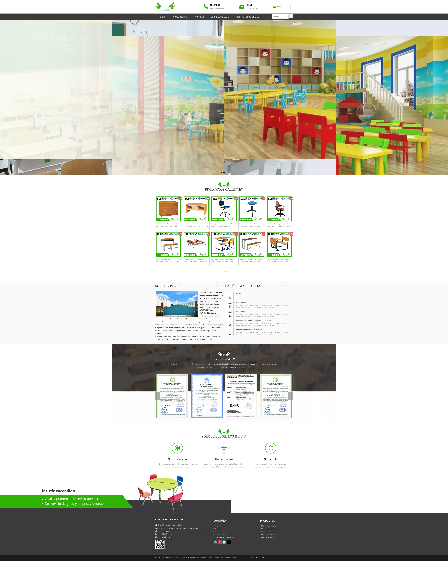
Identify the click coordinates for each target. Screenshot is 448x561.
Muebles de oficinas (268, 535)
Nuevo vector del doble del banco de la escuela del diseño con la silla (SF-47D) (251, 260)
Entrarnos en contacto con (224, 538)
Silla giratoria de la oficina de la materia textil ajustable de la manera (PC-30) (222, 225)
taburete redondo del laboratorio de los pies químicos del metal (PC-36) (251, 225)
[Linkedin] (224, 542)
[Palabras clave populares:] (291, 16)
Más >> (219, 286)
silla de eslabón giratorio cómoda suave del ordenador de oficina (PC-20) (279, 225)
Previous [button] (157, 396)
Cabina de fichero (267, 532)
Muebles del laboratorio (270, 529)
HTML (258, 558)
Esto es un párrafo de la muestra (249, 329)
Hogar (217, 526)
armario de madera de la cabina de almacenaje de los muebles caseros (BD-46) (168, 225)
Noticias (217, 532)
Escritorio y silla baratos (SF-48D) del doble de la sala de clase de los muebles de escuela (168, 260)
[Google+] (220, 542)
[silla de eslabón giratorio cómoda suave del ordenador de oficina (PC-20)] (279, 209)
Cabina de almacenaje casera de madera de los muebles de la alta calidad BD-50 (196, 225)
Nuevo (238, 294)
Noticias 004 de (242, 312)
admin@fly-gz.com (253, 8)
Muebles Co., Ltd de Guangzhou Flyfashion (253, 320)
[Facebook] (215, 542)
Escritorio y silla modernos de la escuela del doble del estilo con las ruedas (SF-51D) (195, 260)
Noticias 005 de (242, 303)
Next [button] (290, 396)
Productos (218, 529)
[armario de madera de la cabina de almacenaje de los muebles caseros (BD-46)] (168, 209)
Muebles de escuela (268, 526)
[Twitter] (229, 542)
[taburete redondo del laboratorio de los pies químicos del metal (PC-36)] (251, 209)
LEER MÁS (224, 272)
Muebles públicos (267, 538)
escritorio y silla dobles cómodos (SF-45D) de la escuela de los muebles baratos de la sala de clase (223, 260)
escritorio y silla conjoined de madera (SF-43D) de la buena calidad (278, 260)
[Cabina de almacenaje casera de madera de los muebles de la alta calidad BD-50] (196, 209)
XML (263, 558)
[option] (172, 396)
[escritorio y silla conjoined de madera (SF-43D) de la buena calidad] (279, 244)
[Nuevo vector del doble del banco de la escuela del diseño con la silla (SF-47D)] (251, 244)
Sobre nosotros (220, 535)
